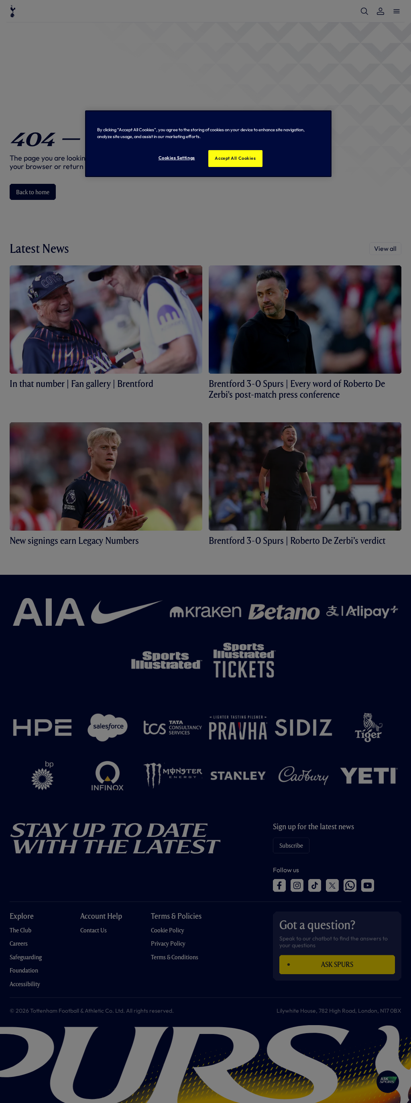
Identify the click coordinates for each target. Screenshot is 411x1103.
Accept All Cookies (235, 158)
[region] (208, 143)
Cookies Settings (177, 158)
